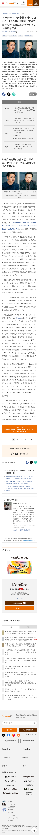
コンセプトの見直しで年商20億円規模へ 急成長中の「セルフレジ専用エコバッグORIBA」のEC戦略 (21, 660)
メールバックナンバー (21, 598)
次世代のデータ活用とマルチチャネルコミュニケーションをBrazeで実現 (24, 147)
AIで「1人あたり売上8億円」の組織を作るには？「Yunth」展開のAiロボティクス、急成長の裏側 (20, 645)
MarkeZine (6, 749)
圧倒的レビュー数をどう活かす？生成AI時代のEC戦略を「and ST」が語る (20, 690)
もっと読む (7, 490)
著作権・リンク (12, 804)
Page (7, 120)
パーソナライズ (12, 35)
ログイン (20, 608)
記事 (24, 757)
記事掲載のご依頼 (28, 741)
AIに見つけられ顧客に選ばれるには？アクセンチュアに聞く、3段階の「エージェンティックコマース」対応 (21, 697)
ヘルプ (10, 801)
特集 (3, 766)
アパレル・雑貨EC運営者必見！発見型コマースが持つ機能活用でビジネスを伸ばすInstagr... (20, 487)
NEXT (32, 439)
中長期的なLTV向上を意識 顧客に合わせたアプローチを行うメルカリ (24, 120)
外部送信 (10, 821)
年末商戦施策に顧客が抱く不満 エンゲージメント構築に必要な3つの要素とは (25, 110)
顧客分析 (21, 35)
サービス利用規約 (13, 815)
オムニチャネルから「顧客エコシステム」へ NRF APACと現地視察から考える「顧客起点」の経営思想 (20, 683)
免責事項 (10, 809)
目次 (19, 102)
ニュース (5, 757)
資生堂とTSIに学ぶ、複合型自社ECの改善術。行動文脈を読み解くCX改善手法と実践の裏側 (20, 639)
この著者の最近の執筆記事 (21, 530)
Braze (18, 318)
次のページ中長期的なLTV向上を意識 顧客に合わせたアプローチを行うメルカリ (19, 429)
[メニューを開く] (3, 3)
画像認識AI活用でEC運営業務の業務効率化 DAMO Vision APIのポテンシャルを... (20, 482)
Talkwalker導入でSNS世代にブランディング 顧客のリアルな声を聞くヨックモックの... (20, 477)
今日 (11, 627)
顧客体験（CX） (28, 35)
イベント (5, 35)
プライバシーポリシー (14, 818)
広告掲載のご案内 (10, 741)
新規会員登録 (20, 603)
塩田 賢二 (12, 32)
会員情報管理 (12, 807)
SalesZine (26, 749)
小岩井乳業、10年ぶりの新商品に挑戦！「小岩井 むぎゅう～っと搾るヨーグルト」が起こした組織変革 (20, 652)
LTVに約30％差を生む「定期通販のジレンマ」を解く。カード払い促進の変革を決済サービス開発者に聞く (20, 675)
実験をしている (20, 136)
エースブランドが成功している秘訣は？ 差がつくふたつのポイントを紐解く (24, 131)
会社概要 (10, 812)
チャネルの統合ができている (24, 138)
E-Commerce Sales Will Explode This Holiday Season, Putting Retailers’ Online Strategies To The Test (19, 225)
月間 (28, 627)
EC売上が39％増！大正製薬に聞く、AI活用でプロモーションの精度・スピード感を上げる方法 (21, 632)
